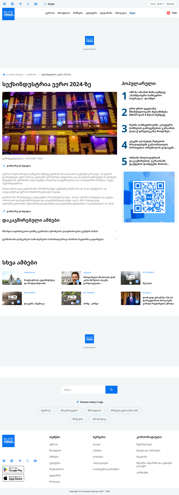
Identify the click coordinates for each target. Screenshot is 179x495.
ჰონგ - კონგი (91, 303)
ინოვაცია (54, 481)
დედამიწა (55, 475)
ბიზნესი (54, 456)
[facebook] (4, 3)
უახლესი (98, 456)
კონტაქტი (142, 472)
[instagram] (12, 3)
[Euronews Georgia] (8, 14)
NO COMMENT (148, 272)
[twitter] (28, 3)
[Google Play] (13, 469)
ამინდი (97, 450)
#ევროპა (46, 410)
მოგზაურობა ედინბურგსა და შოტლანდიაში (39, 282)
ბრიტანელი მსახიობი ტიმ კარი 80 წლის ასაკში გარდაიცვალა (99, 280)
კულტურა (87, 272)
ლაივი (96, 444)
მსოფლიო (147, 293)
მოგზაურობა (29, 272)
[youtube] (36, 3)
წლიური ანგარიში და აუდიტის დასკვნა (154, 464)
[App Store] (13, 478)
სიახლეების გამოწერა (106, 469)
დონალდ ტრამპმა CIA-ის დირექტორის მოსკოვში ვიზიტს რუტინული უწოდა (158, 300)
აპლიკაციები (100, 462)
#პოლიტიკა (99, 418)
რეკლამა (141, 456)
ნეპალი (147, 283)
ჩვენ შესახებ (144, 444)
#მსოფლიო (94, 410)
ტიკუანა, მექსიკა (34, 303)
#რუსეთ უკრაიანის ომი (124, 410)
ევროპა (53, 444)
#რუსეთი (78, 418)
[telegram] (20, 3)
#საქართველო (69, 410)
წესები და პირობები (148, 450)
